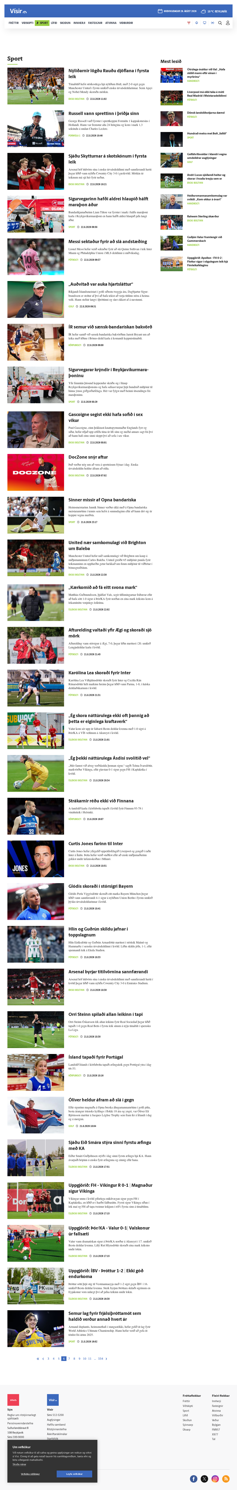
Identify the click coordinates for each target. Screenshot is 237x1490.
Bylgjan (216, 1425)
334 (100, 1358)
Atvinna (216, 1411)
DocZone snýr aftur (88, 457)
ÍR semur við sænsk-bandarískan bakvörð (110, 327)
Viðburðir (217, 1415)
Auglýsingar (53, 1420)
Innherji (216, 1401)
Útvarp (186, 1430)
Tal (213, 1439)
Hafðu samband (56, 1425)
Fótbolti (73, 260)
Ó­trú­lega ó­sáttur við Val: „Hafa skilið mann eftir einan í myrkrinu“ (206, 73)
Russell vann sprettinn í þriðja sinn (104, 114)
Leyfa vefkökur (74, 1474)
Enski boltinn (76, 99)
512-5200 (58, 1415)
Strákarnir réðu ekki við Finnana (101, 801)
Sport (72, 227)
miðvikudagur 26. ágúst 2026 (180, 11)
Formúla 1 (74, 136)
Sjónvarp (188, 1425)
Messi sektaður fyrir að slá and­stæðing (108, 242)
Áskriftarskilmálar (57, 1434)
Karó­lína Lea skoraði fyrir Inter (100, 673)
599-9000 (18, 1437)
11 (89, 1358)
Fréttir (186, 1401)
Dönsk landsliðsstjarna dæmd (206, 113)
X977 (215, 1434)
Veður (215, 1420)
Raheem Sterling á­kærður (203, 216)
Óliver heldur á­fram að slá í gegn (101, 1100)
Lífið (185, 1415)
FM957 (216, 1430)
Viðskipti (188, 1406)
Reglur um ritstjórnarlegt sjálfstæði (21, 1417)
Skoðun (187, 1420)
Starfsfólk (52, 1439)
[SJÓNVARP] (205, 23)
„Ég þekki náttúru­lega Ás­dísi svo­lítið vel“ (109, 758)
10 (84, 1358)
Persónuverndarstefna (20, 1423)
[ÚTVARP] (213, 23)
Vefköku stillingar (30, 1474)
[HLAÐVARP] (197, 23)
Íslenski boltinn (78, 610)
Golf (71, 306)
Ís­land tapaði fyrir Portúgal (96, 1057)
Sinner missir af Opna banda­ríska (102, 500)
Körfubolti (75, 345)
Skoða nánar (19, 1464)
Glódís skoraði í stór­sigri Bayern (101, 886)
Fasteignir (217, 1406)
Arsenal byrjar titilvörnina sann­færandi (108, 972)
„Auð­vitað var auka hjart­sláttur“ (101, 284)
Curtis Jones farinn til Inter (96, 844)
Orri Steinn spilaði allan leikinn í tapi (106, 1015)
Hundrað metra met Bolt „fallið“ (207, 133)
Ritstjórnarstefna (56, 1429)
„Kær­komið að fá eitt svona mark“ (103, 588)
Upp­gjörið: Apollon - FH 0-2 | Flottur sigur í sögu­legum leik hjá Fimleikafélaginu (207, 262)
